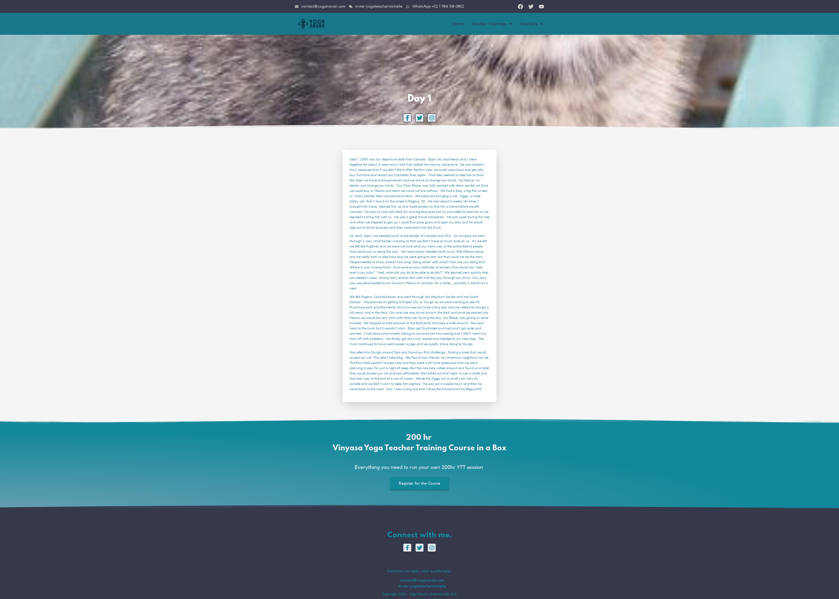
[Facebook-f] (407, 117)
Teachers (528, 23)
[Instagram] (431, 117)
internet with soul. (444, 594)
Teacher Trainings (488, 23)
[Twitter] (419, 117)
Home (458, 23)
